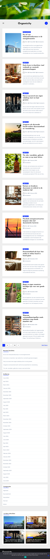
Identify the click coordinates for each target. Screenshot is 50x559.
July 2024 (5, 436)
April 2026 (5, 381)
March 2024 (6, 450)
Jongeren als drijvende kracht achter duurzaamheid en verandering (33, 126)
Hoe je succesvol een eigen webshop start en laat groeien (33, 98)
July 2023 (5, 477)
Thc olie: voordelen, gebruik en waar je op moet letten (16, 368)
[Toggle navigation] (3, 23)
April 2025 (5, 412)
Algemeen (25, 62)
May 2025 (5, 408)
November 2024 (7, 422)
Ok (25, 557)
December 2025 (7, 391)
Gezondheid (6, 497)
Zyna (26, 41)
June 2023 (6, 480)
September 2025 (7, 398)
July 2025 (5, 405)
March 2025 (6, 415)
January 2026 (6, 388)
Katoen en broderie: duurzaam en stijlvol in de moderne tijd (32, 188)
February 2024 (7, 453)
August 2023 (6, 474)
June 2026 (6, 378)
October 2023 (6, 467)
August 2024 (6, 432)
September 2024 (7, 429)
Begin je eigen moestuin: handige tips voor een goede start (33, 286)
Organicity (24, 23)
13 (14, 345)
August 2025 (6, 402)
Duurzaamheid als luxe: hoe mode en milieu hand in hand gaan (33, 253)
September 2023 (7, 470)
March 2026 (6, 385)
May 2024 (5, 443)
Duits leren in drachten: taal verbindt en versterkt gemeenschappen (33, 67)
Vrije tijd (5, 500)
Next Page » (45, 345)
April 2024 (5, 446)
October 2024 (6, 426)
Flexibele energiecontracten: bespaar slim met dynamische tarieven (33, 221)
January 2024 (6, 456)
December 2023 (7, 460)
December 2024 (7, 419)
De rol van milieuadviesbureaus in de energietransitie (32, 36)
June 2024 (6, 439)
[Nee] (48, 555)
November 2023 (7, 463)
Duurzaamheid (26, 32)
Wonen (5, 504)
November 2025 (7, 395)
